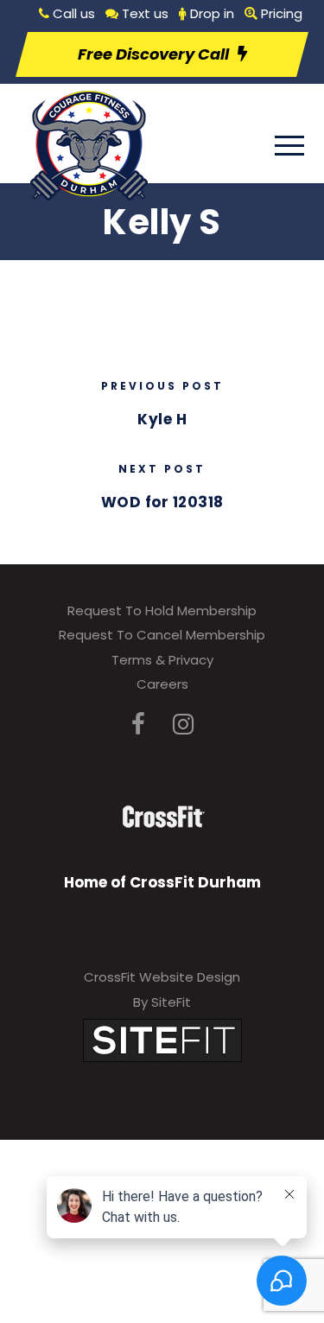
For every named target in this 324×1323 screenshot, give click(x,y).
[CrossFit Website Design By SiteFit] (162, 1040)
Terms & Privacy (162, 660)
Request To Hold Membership (162, 610)
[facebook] (138, 724)
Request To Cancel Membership (162, 635)
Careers (162, 684)
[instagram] (183, 724)
